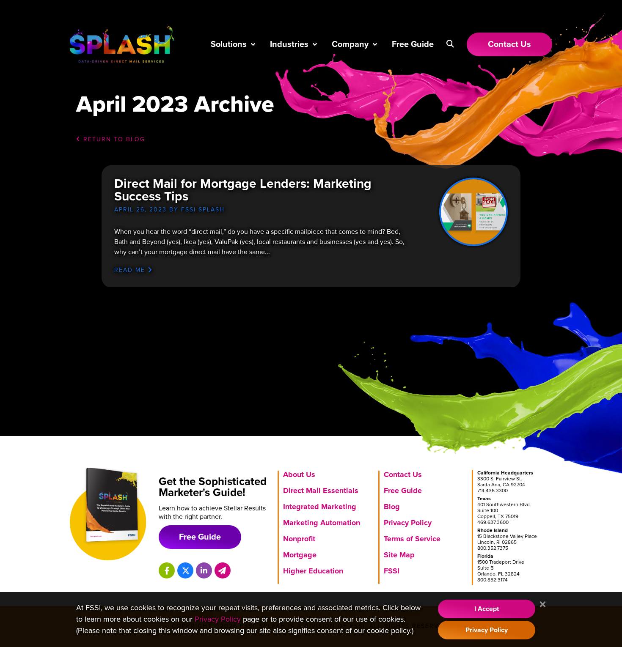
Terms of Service (412, 538)
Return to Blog (113, 139)
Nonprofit (299, 538)
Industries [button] (289, 44)
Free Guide (413, 44)
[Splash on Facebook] (167, 570)
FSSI (391, 571)
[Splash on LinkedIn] (204, 570)
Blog (392, 506)
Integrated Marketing (319, 506)
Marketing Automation (321, 522)
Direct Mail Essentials (320, 490)
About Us (299, 474)
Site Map (399, 554)
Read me (131, 270)
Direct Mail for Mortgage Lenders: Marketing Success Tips (243, 190)
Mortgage (300, 554)
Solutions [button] (229, 44)
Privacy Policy (408, 522)
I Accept (486, 609)
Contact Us (403, 474)
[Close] (542, 605)
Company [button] (350, 44)
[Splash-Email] (223, 570)
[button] (450, 44)
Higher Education (313, 571)
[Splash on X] (185, 570)
